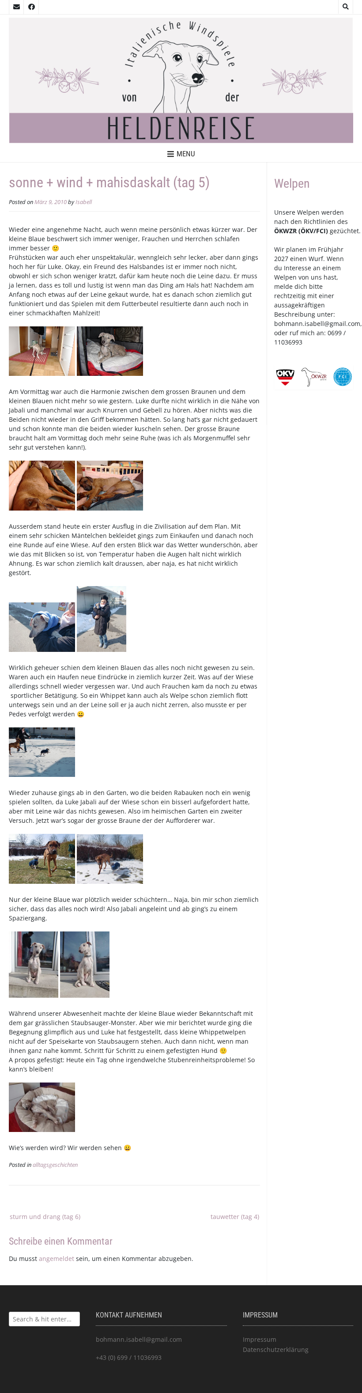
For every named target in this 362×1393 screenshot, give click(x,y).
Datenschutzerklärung (276, 1349)
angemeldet (56, 1258)
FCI (321, 231)
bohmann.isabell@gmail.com (317, 323)
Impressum (259, 1339)
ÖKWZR (285, 231)
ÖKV (307, 231)
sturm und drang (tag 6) (45, 1216)
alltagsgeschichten (55, 1165)
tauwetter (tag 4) (235, 1216)
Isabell (83, 202)
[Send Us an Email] (16, 7)
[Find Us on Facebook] (31, 7)
